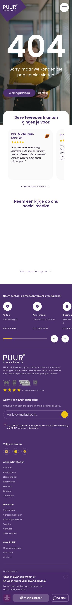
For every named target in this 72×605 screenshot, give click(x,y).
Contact (43, 92)
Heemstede (9, 481)
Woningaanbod (19, 93)
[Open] (64, 7)
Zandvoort (8, 495)
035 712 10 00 (10, 328)
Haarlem (7, 467)
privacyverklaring (60, 425)
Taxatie (7, 524)
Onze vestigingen (12, 547)
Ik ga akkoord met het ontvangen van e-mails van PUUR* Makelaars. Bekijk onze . (38, 426)
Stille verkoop (10, 533)
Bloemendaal (10, 476)
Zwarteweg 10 (10, 319)
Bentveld (7, 486)
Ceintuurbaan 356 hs (44, 319)
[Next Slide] (65, 338)
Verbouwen (9, 510)
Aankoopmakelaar (13, 519)
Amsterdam (39, 314)
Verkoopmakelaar (12, 514)
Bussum (7, 490)
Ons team (8, 552)
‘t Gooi (7, 314)
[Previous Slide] (54, 338)
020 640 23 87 (40, 328)
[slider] (25, 338)
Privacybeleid (10, 571)
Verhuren (8, 528)
